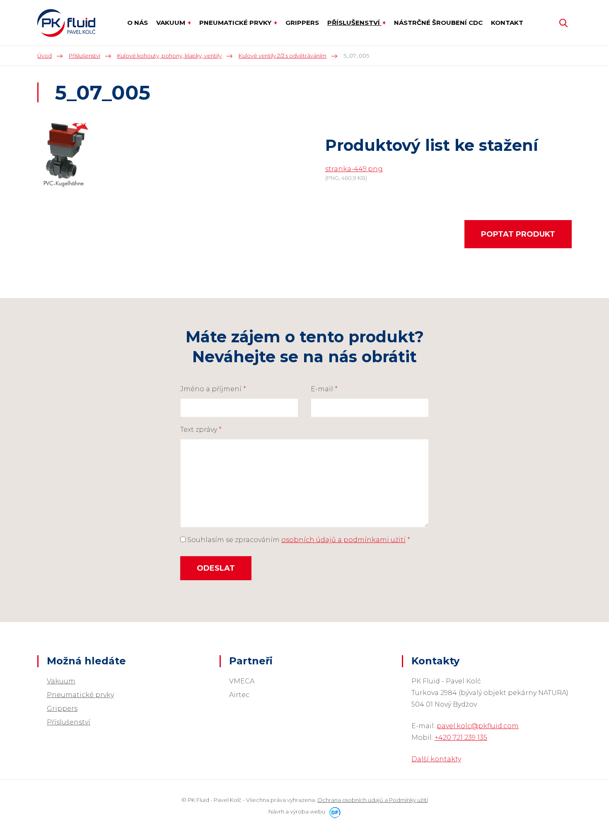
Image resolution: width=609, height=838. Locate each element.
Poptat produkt (518, 234)
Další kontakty (436, 759)
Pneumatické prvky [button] (236, 23)
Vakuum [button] (171, 23)
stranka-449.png (354, 169)
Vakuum (61, 681)
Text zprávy (201, 430)
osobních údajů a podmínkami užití (343, 540)
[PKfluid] (66, 23)
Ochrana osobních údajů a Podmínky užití (372, 800)
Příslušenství (68, 722)
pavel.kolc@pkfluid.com (478, 726)
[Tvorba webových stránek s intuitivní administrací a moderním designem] (333, 811)
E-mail (324, 389)
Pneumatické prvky (80, 695)
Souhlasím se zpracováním (298, 540)
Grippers (62, 708)
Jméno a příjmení (213, 389)
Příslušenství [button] (354, 23)
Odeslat (216, 568)
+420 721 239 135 (461, 737)
